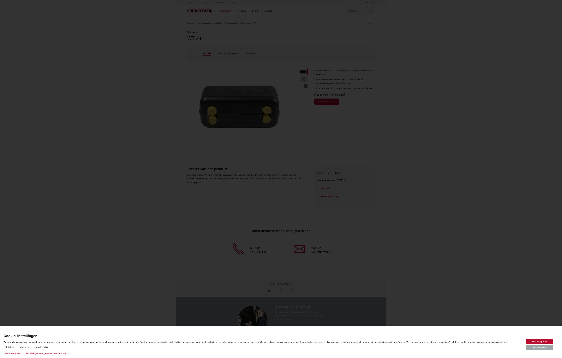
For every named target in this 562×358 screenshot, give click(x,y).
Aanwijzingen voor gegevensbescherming (46, 353)
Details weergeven (12, 353)
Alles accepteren (540, 341)
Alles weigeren (539, 347)
